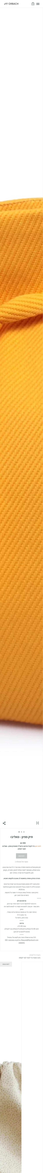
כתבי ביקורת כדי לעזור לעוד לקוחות (29, 958)
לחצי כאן (38, 846)
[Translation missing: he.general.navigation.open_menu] (37, 4)
